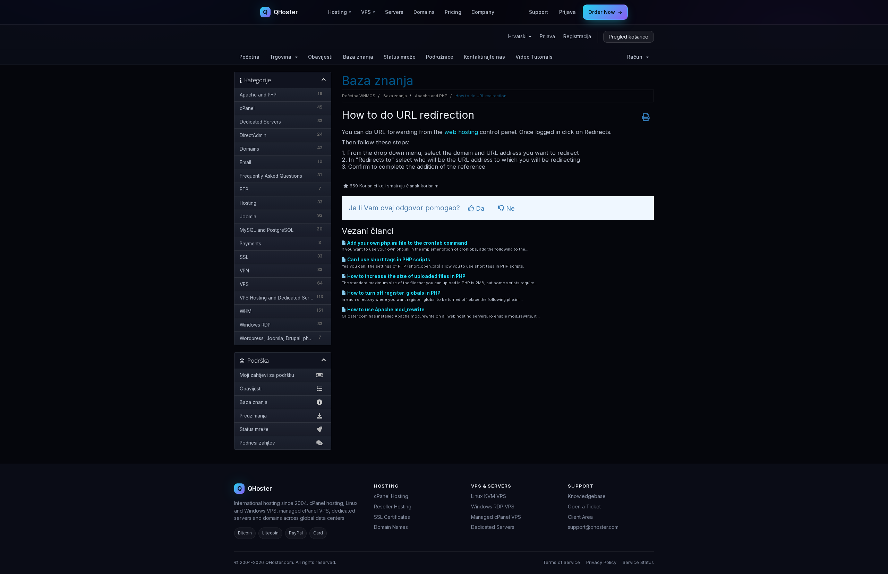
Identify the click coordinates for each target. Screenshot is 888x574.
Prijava (567, 12)
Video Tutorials (534, 57)
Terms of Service (561, 562)
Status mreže (400, 57)
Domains (424, 12)
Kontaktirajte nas (484, 57)
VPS (368, 12)
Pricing (453, 12)
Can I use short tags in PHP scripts (388, 259)
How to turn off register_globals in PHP (393, 293)
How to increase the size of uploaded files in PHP (406, 276)
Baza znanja (358, 57)
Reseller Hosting (392, 506)
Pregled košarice (628, 37)
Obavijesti (320, 57)
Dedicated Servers (492, 527)
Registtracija (577, 36)
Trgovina (282, 57)
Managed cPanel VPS (496, 517)
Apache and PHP (431, 95)
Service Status (638, 562)
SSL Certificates (392, 517)
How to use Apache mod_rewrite (385, 309)
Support (538, 12)
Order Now (605, 12)
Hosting (339, 12)
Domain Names (391, 527)
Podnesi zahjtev (257, 443)
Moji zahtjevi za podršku (267, 375)
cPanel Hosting (391, 496)
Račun (636, 57)
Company (482, 12)
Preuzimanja (253, 416)
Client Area (580, 517)
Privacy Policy (601, 562)
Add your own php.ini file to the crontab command (406, 243)
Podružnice (439, 57)
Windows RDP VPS (492, 506)
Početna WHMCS (358, 95)
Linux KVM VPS (488, 496)
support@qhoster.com (593, 527)
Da (479, 208)
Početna (249, 57)
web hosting (461, 131)
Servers (394, 12)
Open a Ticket (584, 506)
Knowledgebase (587, 496)
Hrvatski (518, 36)
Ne (509, 208)
